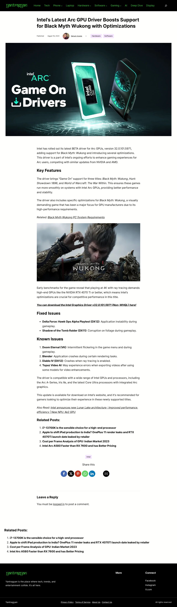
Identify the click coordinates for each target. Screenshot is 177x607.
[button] (64, 473)
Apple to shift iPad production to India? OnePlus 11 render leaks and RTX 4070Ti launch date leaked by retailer (79, 542)
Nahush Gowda (76, 36)
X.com (148, 589)
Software (108, 36)
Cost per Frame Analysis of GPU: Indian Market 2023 (75, 441)
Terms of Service (82, 602)
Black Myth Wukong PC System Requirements (76, 217)
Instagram (150, 585)
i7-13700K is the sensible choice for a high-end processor (79, 427)
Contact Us (107, 602)
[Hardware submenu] (90, 5)
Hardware (96, 36)
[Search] (166, 5)
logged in (59, 504)
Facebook (150, 580)
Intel (88, 457)
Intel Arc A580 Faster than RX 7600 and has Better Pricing (79, 445)
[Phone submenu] (62, 5)
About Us (96, 602)
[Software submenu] (106, 5)
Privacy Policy (67, 602)
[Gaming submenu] (120, 5)
